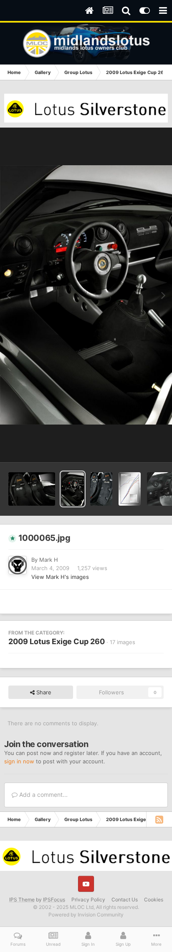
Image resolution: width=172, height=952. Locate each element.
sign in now (19, 761)
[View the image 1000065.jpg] (72, 489)
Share (43, 692)
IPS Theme (22, 899)
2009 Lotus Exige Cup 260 (56, 641)
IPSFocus (54, 899)
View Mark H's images (60, 576)
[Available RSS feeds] (159, 819)
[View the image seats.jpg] (101, 489)
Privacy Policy (88, 899)
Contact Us (124, 899)
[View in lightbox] (86, 295)
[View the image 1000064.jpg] (31, 489)
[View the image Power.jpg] (130, 489)
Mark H (48, 559)
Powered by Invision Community (86, 914)
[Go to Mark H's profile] (17, 565)
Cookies (153, 899)
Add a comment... (43, 794)
